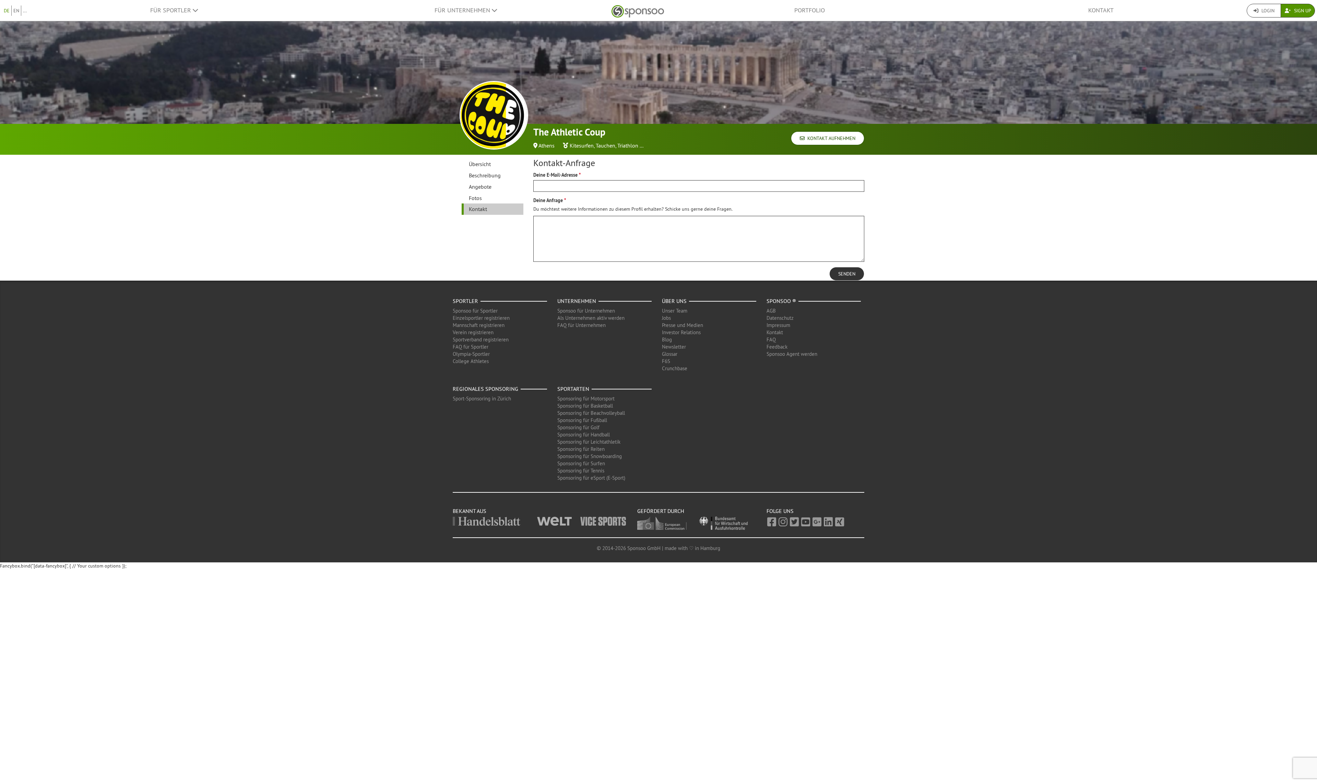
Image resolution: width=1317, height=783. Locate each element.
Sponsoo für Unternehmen (586, 310)
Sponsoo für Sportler (475, 310)
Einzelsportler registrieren (481, 318)
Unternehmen (576, 300)
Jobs (666, 318)
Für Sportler (171, 10)
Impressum (778, 325)
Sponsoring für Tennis (580, 470)
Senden (846, 274)
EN (16, 11)
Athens (546, 145)
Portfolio (809, 10)
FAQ (771, 339)
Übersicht (480, 164)
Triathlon (627, 145)
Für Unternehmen (463, 10)
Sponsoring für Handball (583, 434)
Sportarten (573, 388)
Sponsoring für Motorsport (586, 398)
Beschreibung (485, 175)
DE (7, 11)
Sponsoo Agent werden (792, 354)
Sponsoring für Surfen (581, 463)
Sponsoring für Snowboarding (589, 456)
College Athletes (471, 361)
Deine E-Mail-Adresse (555, 175)
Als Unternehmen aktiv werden (591, 318)
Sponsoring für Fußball (582, 420)
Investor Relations (681, 332)
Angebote (480, 186)
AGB (771, 310)
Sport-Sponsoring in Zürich (482, 398)
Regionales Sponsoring (485, 388)
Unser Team (674, 310)
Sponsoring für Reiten (581, 449)
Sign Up (1302, 11)
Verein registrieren (473, 332)
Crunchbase (674, 368)
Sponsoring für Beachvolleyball (591, 413)
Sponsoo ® (781, 300)
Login (1267, 11)
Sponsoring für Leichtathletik (588, 442)
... (25, 11)
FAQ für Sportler (470, 346)
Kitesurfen (582, 145)
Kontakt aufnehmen (830, 138)
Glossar (669, 354)
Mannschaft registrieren (479, 325)
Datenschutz (780, 318)
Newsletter (674, 346)
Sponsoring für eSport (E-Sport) (591, 478)
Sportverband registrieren (481, 339)
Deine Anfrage (548, 200)
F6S (666, 361)
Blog (667, 339)
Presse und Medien (682, 325)
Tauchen (605, 145)
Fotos (475, 198)
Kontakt (1101, 10)
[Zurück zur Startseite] (638, 10)
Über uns (674, 300)
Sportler (465, 300)
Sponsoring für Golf (578, 427)
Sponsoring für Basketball (585, 405)
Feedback (777, 346)
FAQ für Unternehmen (581, 325)
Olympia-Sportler (471, 354)
